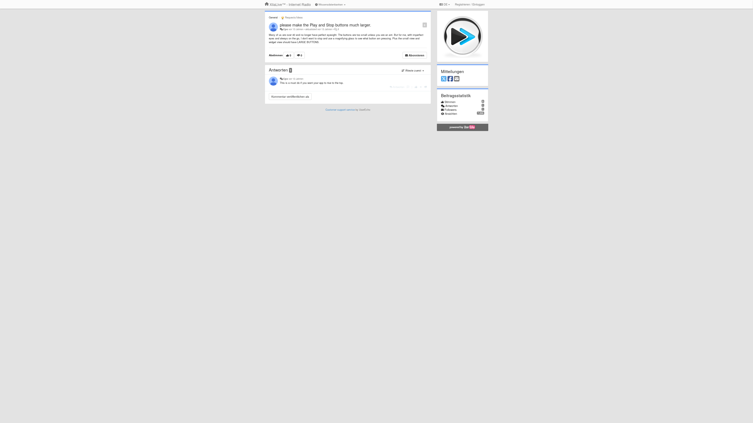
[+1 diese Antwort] (416, 87)
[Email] (456, 79)
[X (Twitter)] (444, 79)
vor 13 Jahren (296, 78)
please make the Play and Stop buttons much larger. (325, 25)
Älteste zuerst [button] (413, 70)
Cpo (285, 29)
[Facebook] (450, 79)
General (273, 17)
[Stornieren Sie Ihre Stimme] (421, 87)
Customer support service (340, 109)
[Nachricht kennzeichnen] (420, 25)
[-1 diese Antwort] (425, 87)
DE (445, 4)
